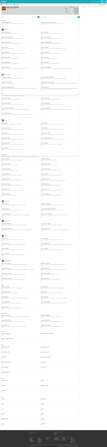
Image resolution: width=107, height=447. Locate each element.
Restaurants (31, 438)
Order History (40, 440)
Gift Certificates (32, 441)
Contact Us (47, 438)
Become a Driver (56, 438)
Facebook (64, 438)
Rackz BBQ (55, 434)
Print (38, 11)
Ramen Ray (55, 433)
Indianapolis (31, 433)
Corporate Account (32, 440)
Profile (39, 438)
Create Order (16, 4)
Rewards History (40, 441)
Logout (39, 442)
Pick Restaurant (9, 4)
